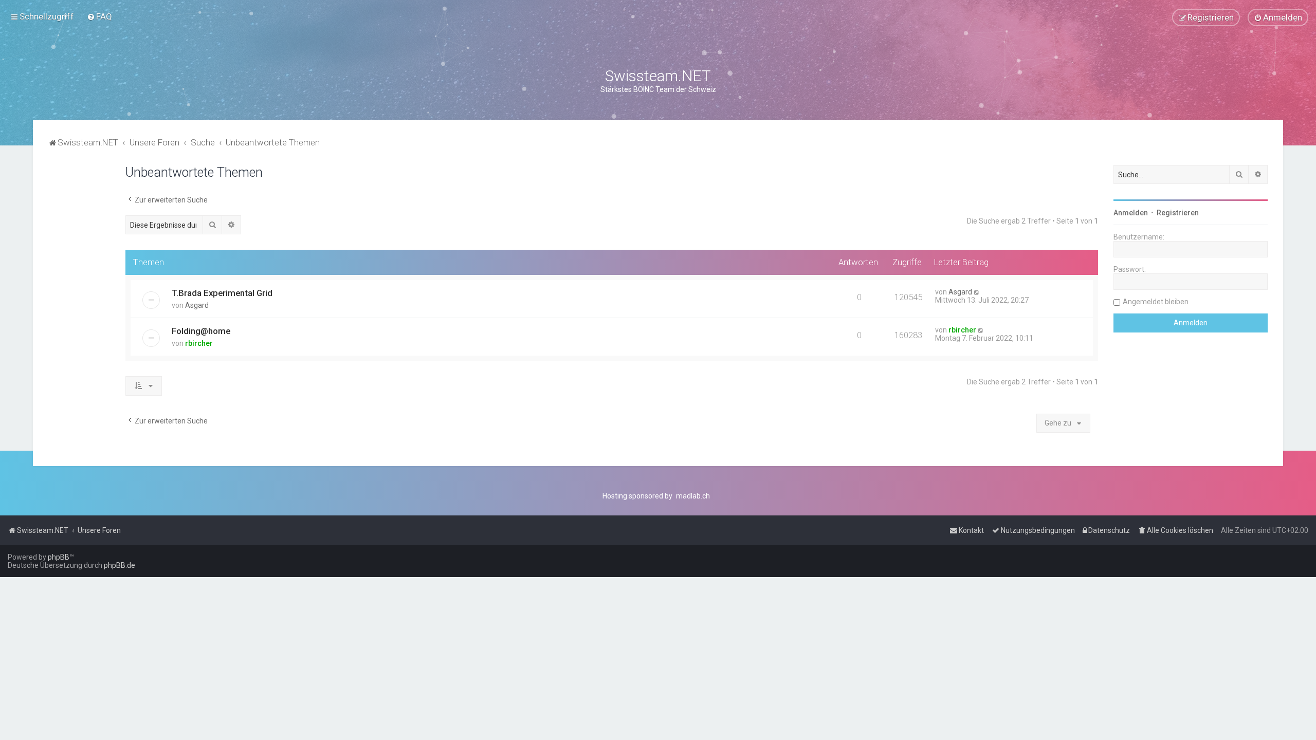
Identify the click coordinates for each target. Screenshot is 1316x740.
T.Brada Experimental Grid (222, 293)
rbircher (199, 343)
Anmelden (1130, 213)
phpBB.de (119, 565)
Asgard (197, 305)
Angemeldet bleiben (1156, 302)
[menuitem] (99, 16)
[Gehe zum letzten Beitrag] (977, 292)
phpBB (58, 557)
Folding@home (201, 331)
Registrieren (1178, 213)
